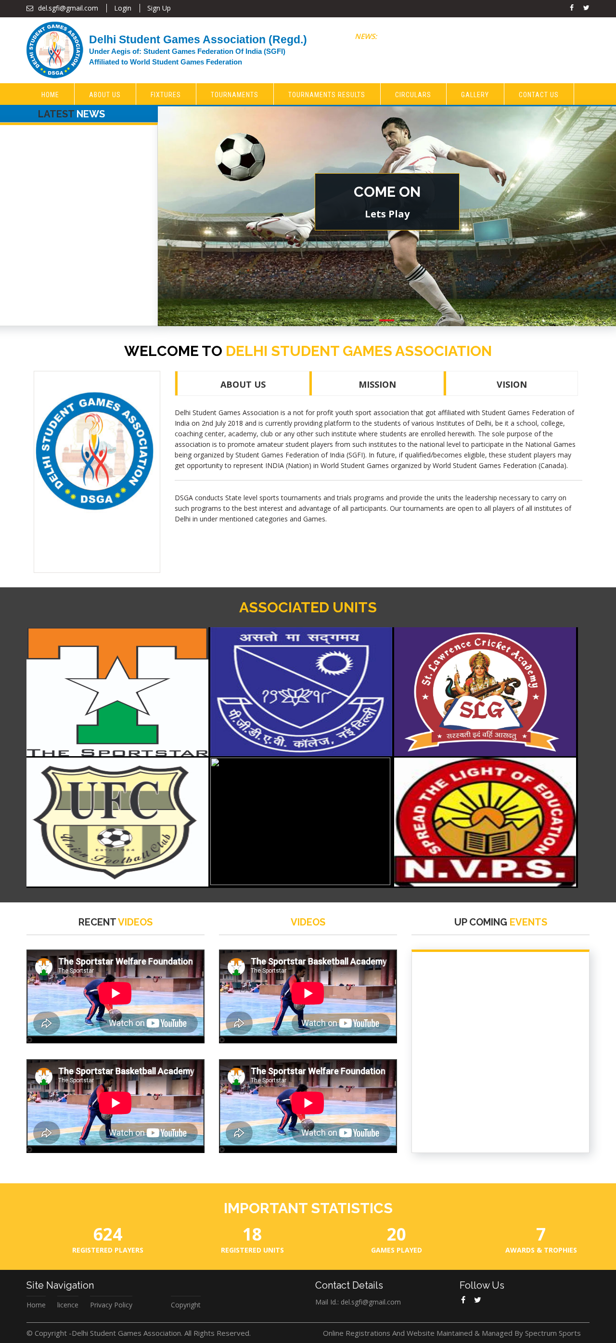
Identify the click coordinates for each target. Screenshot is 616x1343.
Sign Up (159, 8)
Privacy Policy (111, 1304)
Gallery (475, 95)
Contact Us (539, 95)
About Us (105, 95)
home (50, 95)
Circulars (413, 95)
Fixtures (166, 95)
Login (122, 8)
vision (512, 384)
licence (67, 1304)
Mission (377, 384)
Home (36, 1304)
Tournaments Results (326, 95)
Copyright (186, 1304)
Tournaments (234, 95)
